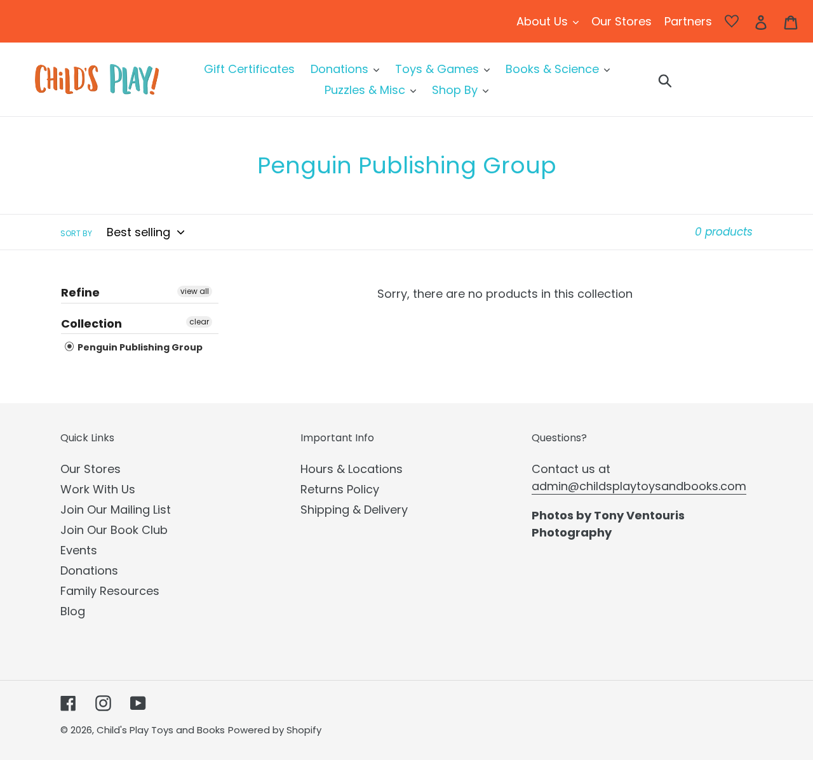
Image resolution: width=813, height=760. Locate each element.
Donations (89, 570)
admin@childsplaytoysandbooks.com (639, 486)
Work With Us (97, 489)
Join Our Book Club (114, 530)
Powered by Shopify (274, 730)
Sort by (76, 233)
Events (78, 550)
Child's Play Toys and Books (161, 730)
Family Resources (109, 591)
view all (194, 291)
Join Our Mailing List (115, 509)
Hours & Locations (351, 469)
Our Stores (90, 469)
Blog (72, 611)
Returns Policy (339, 489)
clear (199, 321)
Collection (91, 323)
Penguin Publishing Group (139, 347)
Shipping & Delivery (354, 509)
